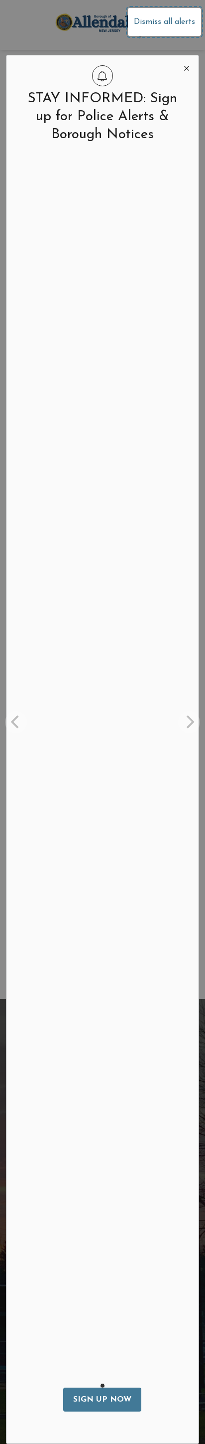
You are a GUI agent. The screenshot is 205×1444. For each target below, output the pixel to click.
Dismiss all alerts (164, 22)
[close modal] (187, 67)
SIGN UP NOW (102, 1400)
